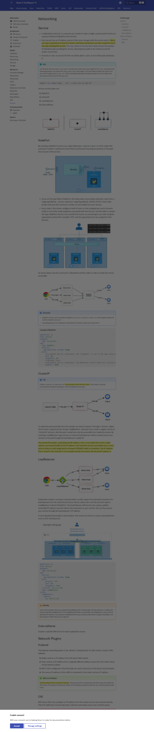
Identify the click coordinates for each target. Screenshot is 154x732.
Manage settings (35, 726)
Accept (17, 726)
